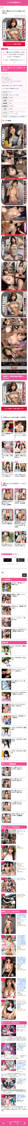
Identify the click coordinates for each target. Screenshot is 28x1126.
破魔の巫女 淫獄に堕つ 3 (21, 1027)
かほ (18, 846)
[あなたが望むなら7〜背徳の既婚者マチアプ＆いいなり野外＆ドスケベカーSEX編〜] (8, 1065)
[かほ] (8, 852)
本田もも (17, 60)
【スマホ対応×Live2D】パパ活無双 (22, 1080)
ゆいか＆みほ (20, 878)
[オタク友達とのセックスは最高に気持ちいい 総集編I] (8, 1049)
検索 (24, 575)
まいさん (19, 829)
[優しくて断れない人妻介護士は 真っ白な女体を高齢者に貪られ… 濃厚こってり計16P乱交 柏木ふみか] (8, 967)
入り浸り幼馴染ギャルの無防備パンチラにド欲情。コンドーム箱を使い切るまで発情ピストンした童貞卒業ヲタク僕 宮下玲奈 (21, 940)
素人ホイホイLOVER (14, 94)
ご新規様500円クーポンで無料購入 (17, 116)
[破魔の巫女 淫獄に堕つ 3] (8, 1030)
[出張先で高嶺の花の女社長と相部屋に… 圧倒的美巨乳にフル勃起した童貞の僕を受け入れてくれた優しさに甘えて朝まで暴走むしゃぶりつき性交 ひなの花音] (8, 988)
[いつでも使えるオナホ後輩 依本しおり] (8, 1010)
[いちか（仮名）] (8, 901)
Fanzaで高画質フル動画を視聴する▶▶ (14, 408)
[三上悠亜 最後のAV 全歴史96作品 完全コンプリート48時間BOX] (8, 924)
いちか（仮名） (21, 894)
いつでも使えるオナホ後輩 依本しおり (21, 1003)
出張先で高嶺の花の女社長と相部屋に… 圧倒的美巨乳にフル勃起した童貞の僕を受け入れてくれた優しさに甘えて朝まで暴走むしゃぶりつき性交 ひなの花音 (21, 984)
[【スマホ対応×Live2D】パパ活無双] (8, 1083)
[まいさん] (8, 836)
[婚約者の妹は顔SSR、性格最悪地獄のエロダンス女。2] (8, 1100)
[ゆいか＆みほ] (8, 885)
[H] (8, 868)
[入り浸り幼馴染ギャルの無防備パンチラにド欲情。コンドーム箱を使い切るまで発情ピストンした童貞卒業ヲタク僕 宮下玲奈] (8, 945)
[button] (20, 560)
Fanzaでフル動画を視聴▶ (14, 44)
